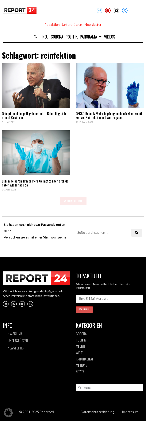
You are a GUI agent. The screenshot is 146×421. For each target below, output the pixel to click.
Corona (57, 37)
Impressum (130, 412)
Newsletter (93, 25)
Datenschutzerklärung (97, 412)
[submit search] (136, 233)
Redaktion (52, 25)
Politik (72, 37)
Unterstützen (72, 25)
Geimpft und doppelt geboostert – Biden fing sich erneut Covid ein (34, 115)
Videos (109, 37)
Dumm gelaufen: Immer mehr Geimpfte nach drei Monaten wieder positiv (36, 183)
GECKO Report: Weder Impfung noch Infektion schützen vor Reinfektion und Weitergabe (109, 115)
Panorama (88, 37)
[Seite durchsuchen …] (102, 232)
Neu (45, 37)
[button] (35, 36)
